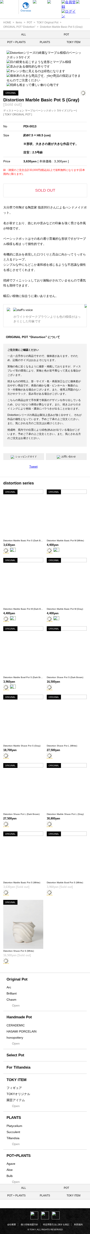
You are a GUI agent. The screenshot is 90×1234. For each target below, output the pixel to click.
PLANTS (45, 42)
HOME (7, 22)
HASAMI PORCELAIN (21, 1031)
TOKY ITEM (73, 42)
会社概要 (11, 1224)
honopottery (15, 1037)
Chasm (11, 999)
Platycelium (14, 1126)
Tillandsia (13, 1138)
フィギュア (14, 1088)
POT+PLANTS (19, 1156)
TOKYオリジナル (18, 1094)
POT (29, 22)
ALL (23, 34)
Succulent (13, 1132)
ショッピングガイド (26, 456)
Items (19, 22)
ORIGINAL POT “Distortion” (19, 26)
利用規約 (78, 1224)
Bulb (10, 1176)
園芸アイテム (16, 1100)
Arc (9, 987)
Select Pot (15, 1055)
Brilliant (12, 993)
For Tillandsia (18, 1067)
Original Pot (17, 979)
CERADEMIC (16, 1025)
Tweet (33, 466)
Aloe (10, 1170)
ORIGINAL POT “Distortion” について (33, 337)
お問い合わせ (68, 456)
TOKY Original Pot (47, 22)
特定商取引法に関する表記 (56, 1224)
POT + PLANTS (16, 42)
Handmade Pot (19, 1017)
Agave (11, 1163)
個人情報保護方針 (29, 1224)
